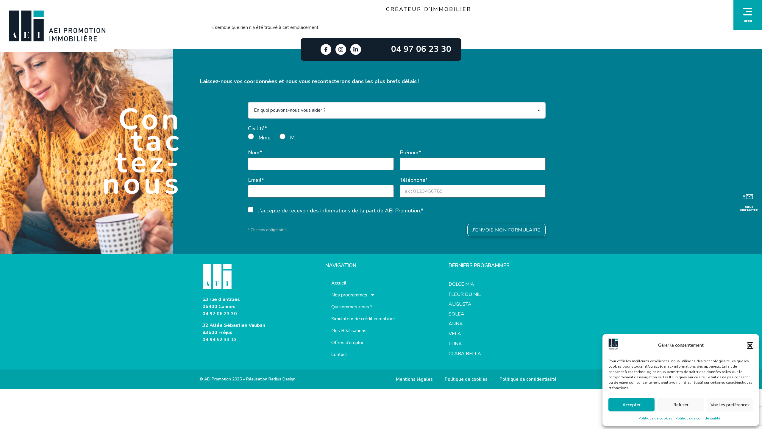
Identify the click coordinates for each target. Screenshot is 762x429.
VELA (455, 333)
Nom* (255, 152)
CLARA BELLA (465, 353)
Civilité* (257, 128)
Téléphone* (414, 180)
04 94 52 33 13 (219, 339)
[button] (750, 346)
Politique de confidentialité (697, 418)
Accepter (631, 405)
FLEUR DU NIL (465, 294)
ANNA (456, 324)
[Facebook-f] (326, 49)
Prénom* (410, 152)
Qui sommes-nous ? (352, 307)
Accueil (338, 283)
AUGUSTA (460, 304)
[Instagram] (340, 49)
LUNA (455, 344)
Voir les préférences (730, 405)
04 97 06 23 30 (219, 313)
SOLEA (456, 314)
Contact (339, 354)
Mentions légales (414, 379)
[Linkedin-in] (355, 49)
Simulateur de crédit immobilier (363, 318)
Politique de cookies (655, 418)
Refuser (680, 405)
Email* (256, 180)
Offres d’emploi (347, 342)
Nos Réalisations (348, 330)
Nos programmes (349, 295)
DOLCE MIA (461, 284)
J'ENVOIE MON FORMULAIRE (506, 230)
